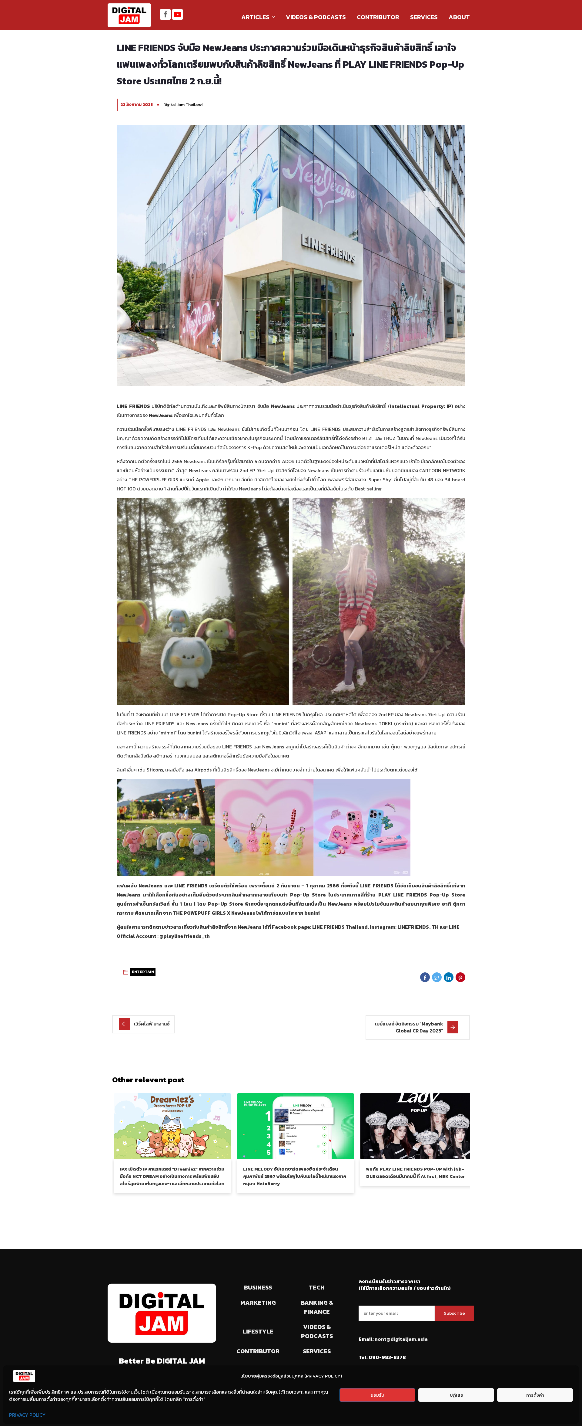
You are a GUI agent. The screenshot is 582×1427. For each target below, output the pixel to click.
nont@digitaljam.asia (401, 1339)
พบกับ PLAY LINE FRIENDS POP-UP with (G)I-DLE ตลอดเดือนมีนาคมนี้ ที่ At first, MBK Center (415, 1172)
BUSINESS (258, 1287)
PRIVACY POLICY (27, 1415)
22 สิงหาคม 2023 (136, 104)
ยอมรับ (377, 1394)
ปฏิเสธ (456, 1394)
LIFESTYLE (258, 1331)
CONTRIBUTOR (378, 17)
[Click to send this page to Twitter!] (437, 977)
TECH (317, 1287)
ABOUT (459, 17)
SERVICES (424, 17)
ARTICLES (255, 17)
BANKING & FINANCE (317, 1307)
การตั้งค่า (535, 1394)
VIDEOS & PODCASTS (316, 17)
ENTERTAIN (143, 971)
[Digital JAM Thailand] (129, 15)
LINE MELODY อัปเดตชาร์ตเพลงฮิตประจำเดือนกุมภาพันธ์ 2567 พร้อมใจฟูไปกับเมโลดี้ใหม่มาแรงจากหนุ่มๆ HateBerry (294, 1176)
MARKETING (258, 1302)
